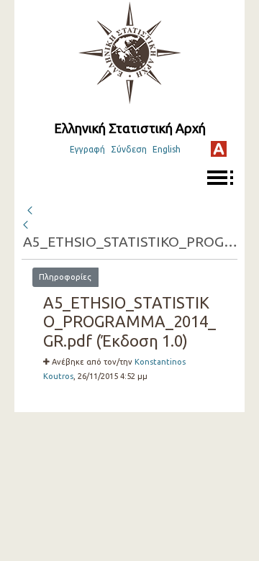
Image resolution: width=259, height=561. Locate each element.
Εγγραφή (87, 149)
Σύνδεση (129, 149)
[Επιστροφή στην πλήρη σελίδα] (29, 208)
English (167, 149)
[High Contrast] (219, 149)
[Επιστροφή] (27, 225)
